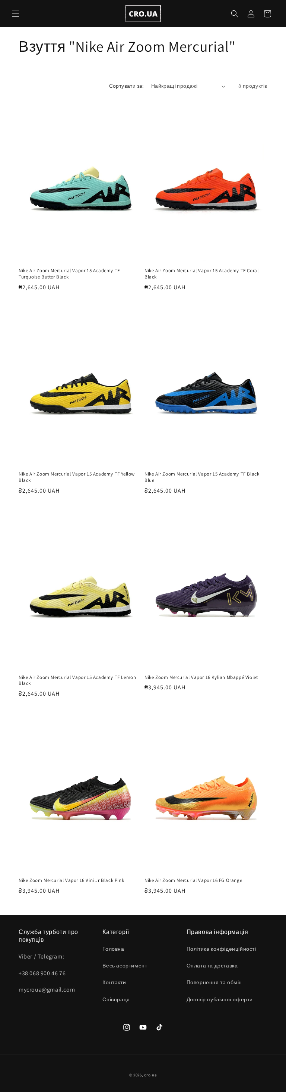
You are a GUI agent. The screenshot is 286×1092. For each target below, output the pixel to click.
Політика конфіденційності (221, 949)
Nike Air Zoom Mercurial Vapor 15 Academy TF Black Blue (201, 477)
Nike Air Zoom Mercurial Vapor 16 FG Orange (193, 880)
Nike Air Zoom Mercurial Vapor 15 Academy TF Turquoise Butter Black (69, 274)
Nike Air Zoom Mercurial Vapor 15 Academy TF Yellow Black (77, 477)
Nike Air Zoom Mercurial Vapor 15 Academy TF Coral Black (201, 274)
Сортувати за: (126, 86)
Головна (113, 949)
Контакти (114, 982)
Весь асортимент (124, 965)
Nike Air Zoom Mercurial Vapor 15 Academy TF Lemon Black (77, 680)
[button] (15, 14)
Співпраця (116, 999)
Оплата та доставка (212, 965)
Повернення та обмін (214, 982)
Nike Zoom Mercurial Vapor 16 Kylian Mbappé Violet (201, 677)
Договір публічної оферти (220, 999)
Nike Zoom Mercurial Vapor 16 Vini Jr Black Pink (71, 880)
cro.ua (150, 1074)
